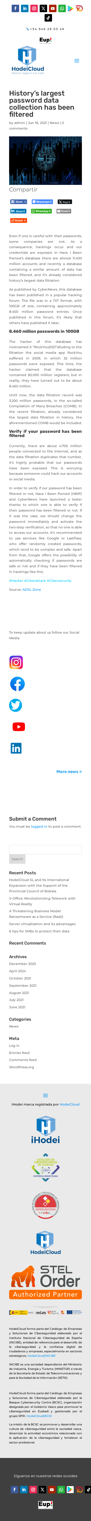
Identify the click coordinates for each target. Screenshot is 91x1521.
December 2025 (22, 964)
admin (19, 123)
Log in (14, 1045)
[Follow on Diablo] (79, 8)
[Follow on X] (43, 8)
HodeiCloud (70, 1104)
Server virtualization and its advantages (42, 924)
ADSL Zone (31, 589)
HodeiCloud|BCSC (39, 1416)
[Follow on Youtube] (52, 8)
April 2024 (17, 971)
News (54, 123)
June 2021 (17, 1007)
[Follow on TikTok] (48, 18)
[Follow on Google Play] (71, 8)
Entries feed (19, 1053)
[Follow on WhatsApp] (62, 8)
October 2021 (20, 978)
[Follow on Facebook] (15, 8)
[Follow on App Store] (79, 1489)
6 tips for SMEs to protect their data (39, 931)
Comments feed (23, 1060)
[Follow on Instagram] (34, 8)
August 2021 (19, 993)
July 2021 (16, 1000)
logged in (39, 826)
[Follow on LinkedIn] (24, 8)
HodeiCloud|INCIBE (42, 1355)
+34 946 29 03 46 (47, 29)
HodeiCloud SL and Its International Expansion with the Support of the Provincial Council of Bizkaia (39, 885)
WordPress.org (21, 1067)
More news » (69, 771)
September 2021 (22, 985)
